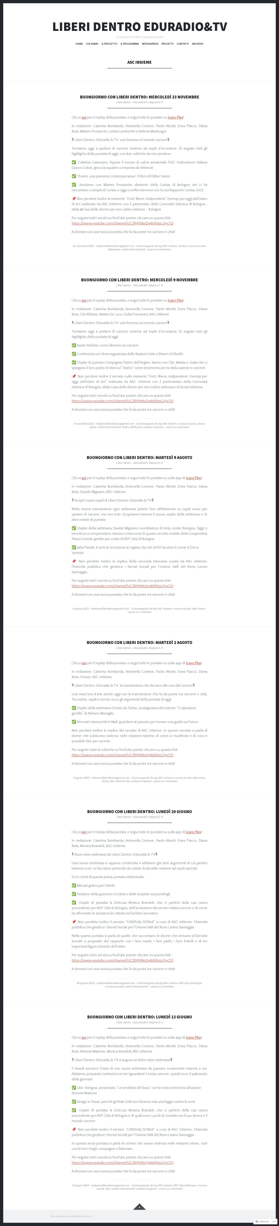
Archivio (197, 43)
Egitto (93, 427)
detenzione (114, 249)
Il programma (130, 43)
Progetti (167, 43)
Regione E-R (156, 102)
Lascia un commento (159, 249)
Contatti (183, 43)
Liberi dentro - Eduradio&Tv (132, 102)
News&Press (150, 43)
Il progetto (109, 43)
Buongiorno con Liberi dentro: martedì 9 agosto (139, 457)
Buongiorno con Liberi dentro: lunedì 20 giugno (139, 811)
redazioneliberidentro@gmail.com (115, 246)
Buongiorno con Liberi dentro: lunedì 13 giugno (139, 1017)
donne (200, 423)
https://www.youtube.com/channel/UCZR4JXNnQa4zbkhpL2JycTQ (122, 223)
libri (112, 781)
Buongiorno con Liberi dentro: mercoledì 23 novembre (139, 97)
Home (79, 43)
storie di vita (123, 781)
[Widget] (139, 1206)
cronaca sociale (197, 246)
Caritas (182, 246)
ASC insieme (170, 246)
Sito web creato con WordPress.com (71, 1216)
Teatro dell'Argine (132, 427)
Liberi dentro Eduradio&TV (139, 26)
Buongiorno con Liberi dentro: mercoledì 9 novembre (139, 279)
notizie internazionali (133, 249)
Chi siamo (92, 43)
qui (84, 117)
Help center (198, 608)
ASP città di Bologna (190, 983)
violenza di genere (153, 427)
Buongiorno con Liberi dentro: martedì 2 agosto (139, 642)
